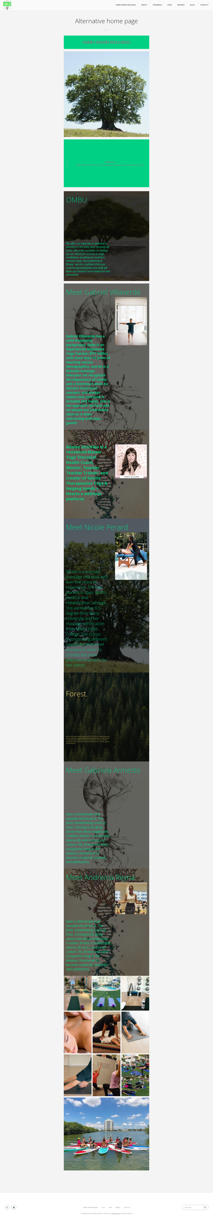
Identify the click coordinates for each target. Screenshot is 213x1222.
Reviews (181, 5)
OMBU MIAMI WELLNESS (126, 5)
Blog (192, 5)
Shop (169, 5)
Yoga (103, 1207)
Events (118, 1207)
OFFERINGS (157, 5)
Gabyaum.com (116, 1213)
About (144, 5)
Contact (204, 5)
